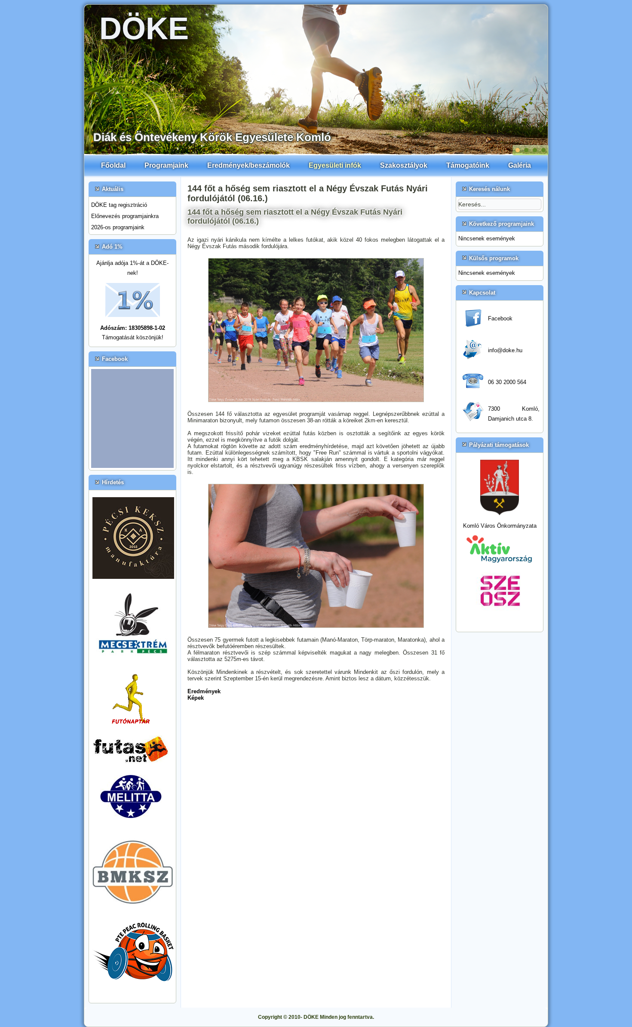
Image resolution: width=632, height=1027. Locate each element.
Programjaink (166, 165)
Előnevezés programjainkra (125, 216)
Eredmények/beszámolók (248, 165)
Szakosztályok (403, 165)
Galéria (519, 165)
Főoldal (113, 165)
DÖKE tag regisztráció (119, 205)
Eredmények (204, 691)
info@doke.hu (505, 350)
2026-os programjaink (117, 227)
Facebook (500, 318)
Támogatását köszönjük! (132, 337)
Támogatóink (467, 165)
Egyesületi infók (335, 165)
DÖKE (144, 28)
